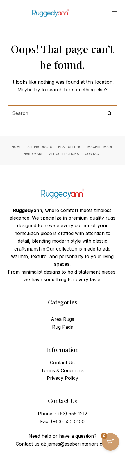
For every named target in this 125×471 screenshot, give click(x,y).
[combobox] (55, 113)
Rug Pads (62, 327)
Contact (93, 154)
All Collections (64, 154)
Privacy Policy (62, 378)
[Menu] (114, 13)
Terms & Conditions (62, 370)
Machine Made (100, 147)
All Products (39, 147)
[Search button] (109, 113)
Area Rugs (62, 319)
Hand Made (33, 154)
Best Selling (70, 147)
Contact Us (62, 362)
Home (17, 147)
